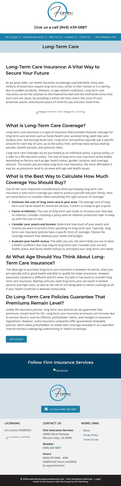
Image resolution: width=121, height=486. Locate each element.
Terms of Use (90, 439)
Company (69, 36)
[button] (16, 339)
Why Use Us (55, 36)
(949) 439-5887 (52, 448)
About (86, 430)
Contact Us (85, 36)
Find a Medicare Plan (105, 36)
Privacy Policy (90, 435)
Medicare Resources (33, 36)
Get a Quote (11, 36)
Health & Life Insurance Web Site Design (52, 482)
